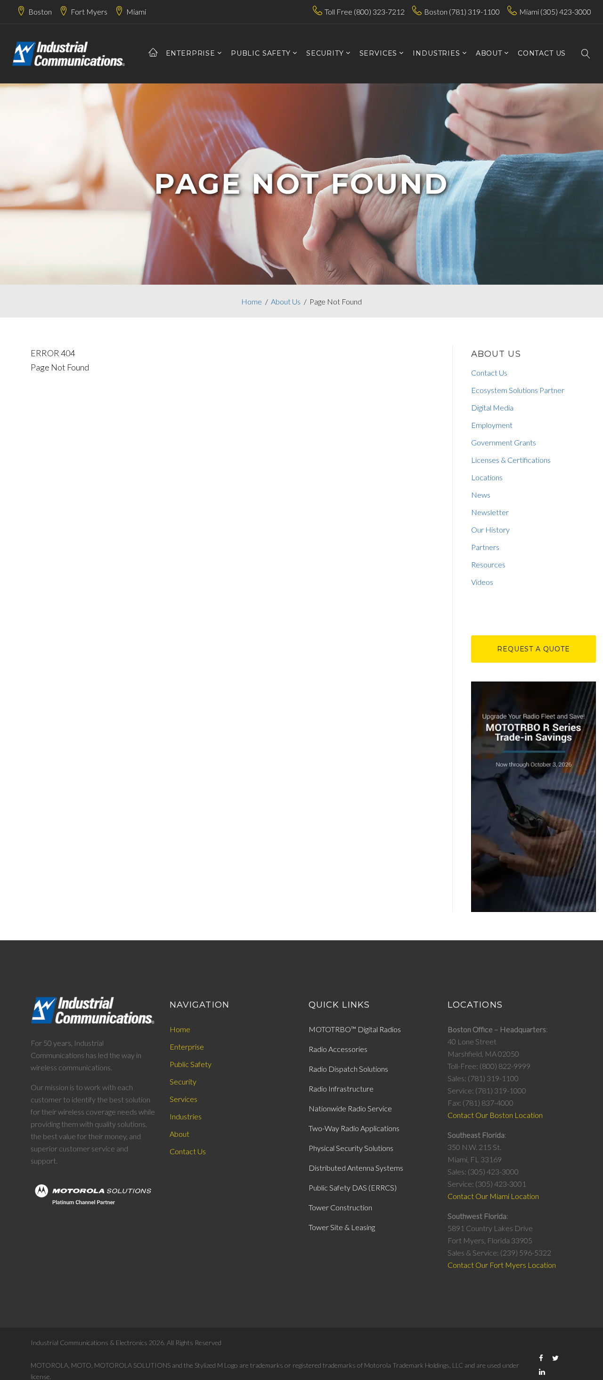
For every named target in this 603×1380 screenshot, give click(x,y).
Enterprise (190, 53)
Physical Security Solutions (351, 1147)
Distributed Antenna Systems (356, 1167)
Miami (136, 11)
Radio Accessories (338, 1048)
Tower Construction (340, 1207)
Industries (436, 53)
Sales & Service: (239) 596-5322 (499, 1252)
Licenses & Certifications (511, 459)
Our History (490, 529)
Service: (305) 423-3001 (487, 1183)
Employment (492, 424)
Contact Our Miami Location (493, 1195)
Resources (488, 564)
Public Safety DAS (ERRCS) (353, 1187)
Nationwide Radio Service (350, 1108)
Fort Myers (89, 11)
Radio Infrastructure (341, 1088)
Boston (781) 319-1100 (462, 11)
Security (325, 53)
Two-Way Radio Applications (354, 1128)
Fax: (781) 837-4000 (480, 1102)
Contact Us (489, 372)
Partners (485, 546)
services (378, 53)
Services (183, 1098)
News (480, 494)
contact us (542, 53)
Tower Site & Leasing (342, 1227)
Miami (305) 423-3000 (555, 11)
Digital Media (492, 407)
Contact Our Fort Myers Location (502, 1264)
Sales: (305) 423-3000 (483, 1171)
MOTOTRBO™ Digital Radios (355, 1029)
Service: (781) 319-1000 (487, 1090)
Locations (487, 477)
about (489, 53)
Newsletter (490, 512)
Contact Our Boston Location (495, 1114)
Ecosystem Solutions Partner (517, 390)
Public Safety (261, 53)
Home (251, 301)
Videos (482, 581)
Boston (40, 11)
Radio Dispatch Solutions (348, 1068)
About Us (286, 301)
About (179, 1133)
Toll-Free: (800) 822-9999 (489, 1065)
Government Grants (503, 442)
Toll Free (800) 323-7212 (365, 11)
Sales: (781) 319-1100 (483, 1078)
